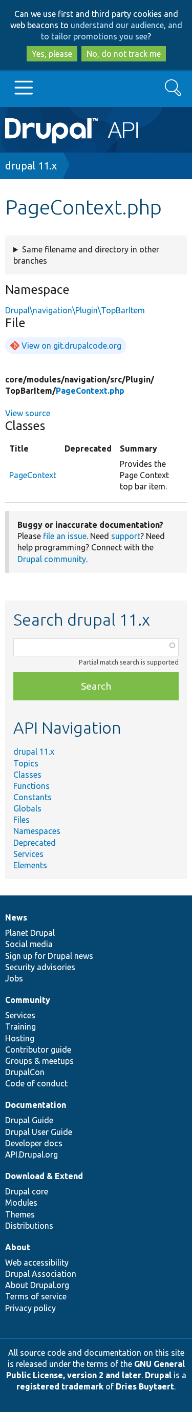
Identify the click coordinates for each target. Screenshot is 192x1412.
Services (28, 854)
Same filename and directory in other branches (86, 255)
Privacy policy (30, 1308)
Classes (27, 774)
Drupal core (26, 1191)
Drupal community (51, 559)
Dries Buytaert (145, 1386)
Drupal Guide (29, 1120)
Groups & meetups (39, 1060)
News (16, 917)
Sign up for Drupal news (49, 955)
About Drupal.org (37, 1285)
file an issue (65, 536)
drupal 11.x (31, 166)
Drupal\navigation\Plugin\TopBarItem (75, 310)
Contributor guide (38, 1049)
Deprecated (34, 842)
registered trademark (59, 1386)
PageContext (32, 475)
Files (21, 819)
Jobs (14, 978)
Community (27, 999)
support (125, 536)
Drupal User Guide (38, 1132)
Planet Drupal (30, 932)
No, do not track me (124, 53)
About (17, 1247)
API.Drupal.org (31, 1154)
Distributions (29, 1225)
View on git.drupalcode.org (71, 345)
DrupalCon (25, 1072)
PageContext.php (90, 390)
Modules (21, 1202)
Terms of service (36, 1296)
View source (27, 413)
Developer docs (33, 1143)
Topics (25, 763)
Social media (29, 944)
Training (20, 1026)
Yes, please (52, 53)
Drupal (158, 1375)
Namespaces (36, 831)
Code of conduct (36, 1083)
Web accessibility (37, 1262)
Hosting (19, 1038)
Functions (31, 785)
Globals (27, 808)
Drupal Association (40, 1273)
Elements (30, 865)
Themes (20, 1214)
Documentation (35, 1104)
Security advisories (40, 967)
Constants (32, 797)
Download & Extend (44, 1176)
